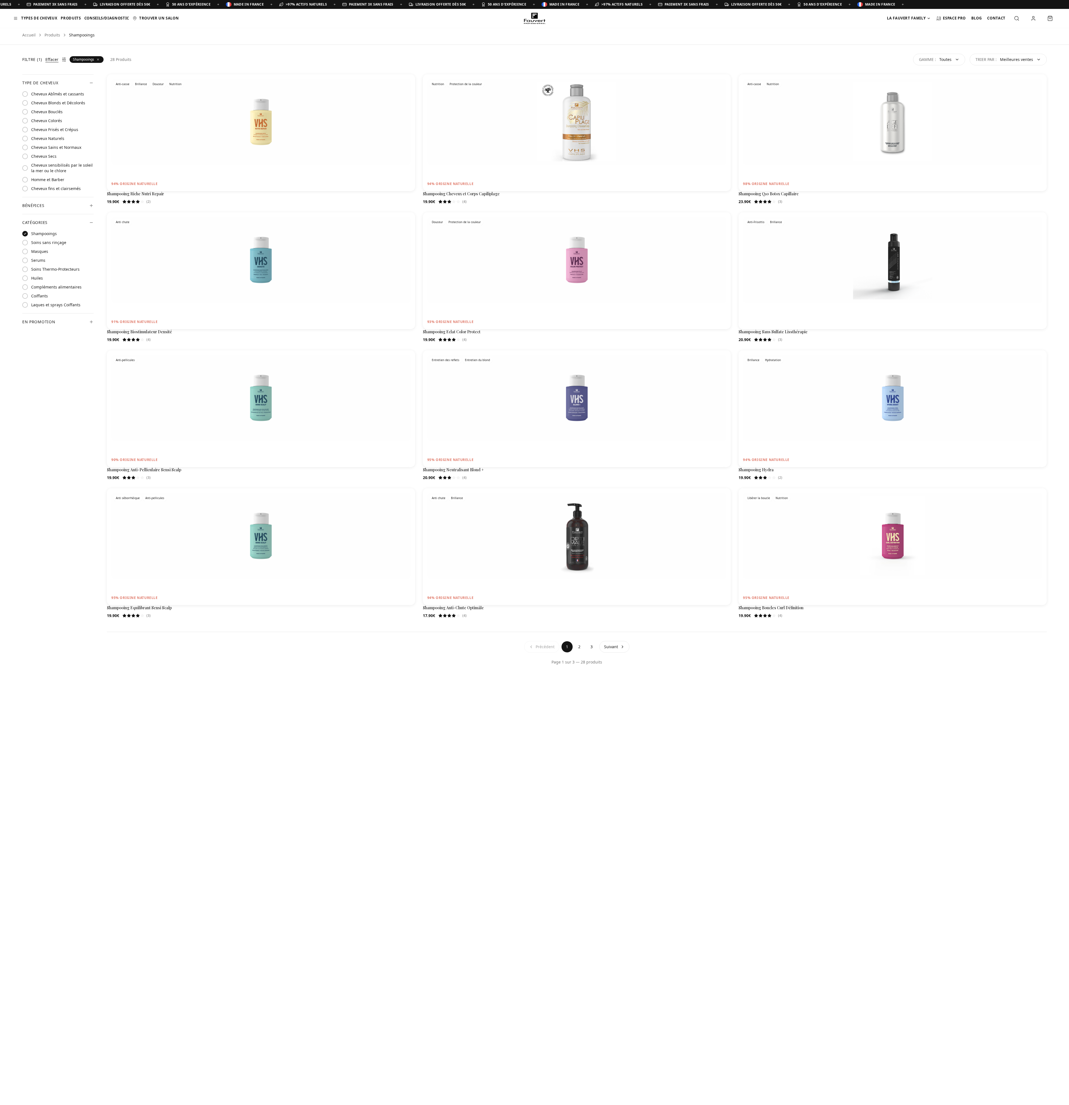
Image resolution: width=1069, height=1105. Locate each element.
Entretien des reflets (445, 360)
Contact (996, 18)
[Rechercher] (1016, 18)
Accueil (29, 35)
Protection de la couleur (466, 84)
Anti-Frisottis (755, 222)
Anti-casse (122, 84)
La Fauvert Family (906, 18)
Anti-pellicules (125, 360)
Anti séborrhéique (128, 498)
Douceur (158, 84)
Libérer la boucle (758, 498)
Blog (976, 18)
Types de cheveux (39, 18)
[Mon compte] (1033, 18)
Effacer (51, 59)
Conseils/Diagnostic (106, 18)
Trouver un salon (159, 18)
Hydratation (773, 360)
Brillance (141, 84)
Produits (71, 18)
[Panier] (1050, 18)
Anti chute (122, 222)
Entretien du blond (477, 360)
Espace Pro (954, 18)
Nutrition (175, 84)
